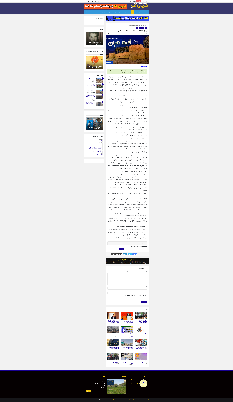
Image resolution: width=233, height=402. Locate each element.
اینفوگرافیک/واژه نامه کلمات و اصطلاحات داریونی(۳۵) (142, 361)
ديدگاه (130, 12)
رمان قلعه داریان (141, 28)
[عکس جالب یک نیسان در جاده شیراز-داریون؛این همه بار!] (99, 104)
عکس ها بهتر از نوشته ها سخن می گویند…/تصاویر (91, 79)
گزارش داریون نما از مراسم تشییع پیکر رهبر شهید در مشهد (113, 361)
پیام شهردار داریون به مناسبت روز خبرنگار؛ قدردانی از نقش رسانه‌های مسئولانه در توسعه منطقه (113, 321)
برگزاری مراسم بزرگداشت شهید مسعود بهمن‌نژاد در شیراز (114, 348)
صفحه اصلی (103, 387)
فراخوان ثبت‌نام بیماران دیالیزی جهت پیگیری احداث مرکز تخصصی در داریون (141, 348)
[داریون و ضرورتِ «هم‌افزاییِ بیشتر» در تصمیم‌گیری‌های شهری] (113, 329)
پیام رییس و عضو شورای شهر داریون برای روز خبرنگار (128, 322)
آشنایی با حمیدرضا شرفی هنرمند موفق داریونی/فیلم (95, 128)
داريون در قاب (125, 12)
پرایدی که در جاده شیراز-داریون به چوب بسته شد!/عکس (90, 97)
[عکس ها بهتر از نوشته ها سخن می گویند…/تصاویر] (99, 80)
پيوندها (103, 379)
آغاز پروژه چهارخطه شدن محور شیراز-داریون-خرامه (128, 348)
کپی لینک (121, 249)
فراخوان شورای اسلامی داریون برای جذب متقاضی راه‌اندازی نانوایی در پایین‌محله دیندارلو (127, 362)
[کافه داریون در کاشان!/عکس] (99, 91)
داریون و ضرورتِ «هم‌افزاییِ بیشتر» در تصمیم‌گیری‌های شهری (113, 334)
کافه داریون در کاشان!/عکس (91, 90)
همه (137, 28)
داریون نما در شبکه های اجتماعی (99, 383)
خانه (147, 12)
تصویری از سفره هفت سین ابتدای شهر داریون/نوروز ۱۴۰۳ (91, 85)
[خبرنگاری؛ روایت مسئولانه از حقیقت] (141, 329)
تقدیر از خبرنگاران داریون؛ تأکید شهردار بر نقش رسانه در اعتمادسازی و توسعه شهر (142, 321)
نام (146, 286)
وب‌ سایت (124, 291)
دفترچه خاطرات (111, 12)
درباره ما (144, 12)
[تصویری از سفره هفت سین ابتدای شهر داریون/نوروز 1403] (99, 86)
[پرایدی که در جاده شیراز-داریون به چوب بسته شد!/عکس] (99, 97)
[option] (92, 38)
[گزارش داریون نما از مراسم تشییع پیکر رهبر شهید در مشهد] (113, 356)
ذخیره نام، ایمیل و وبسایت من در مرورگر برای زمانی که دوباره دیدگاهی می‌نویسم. (133, 295)
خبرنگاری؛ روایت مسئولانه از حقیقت (141, 334)
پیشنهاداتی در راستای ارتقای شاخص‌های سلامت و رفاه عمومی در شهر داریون (127, 335)
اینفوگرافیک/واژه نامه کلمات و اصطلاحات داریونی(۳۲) (100, 67)
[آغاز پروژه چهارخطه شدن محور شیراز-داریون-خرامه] (127, 342)
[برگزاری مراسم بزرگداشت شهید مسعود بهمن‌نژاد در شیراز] (113, 342)
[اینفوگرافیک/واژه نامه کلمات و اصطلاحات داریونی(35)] (141, 356)
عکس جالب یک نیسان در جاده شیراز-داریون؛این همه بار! (90, 104)
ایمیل (146, 291)
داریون (137, 246)
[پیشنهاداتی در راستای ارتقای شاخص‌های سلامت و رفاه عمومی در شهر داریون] (127, 329)
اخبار (133, 12)
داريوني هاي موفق (118, 12)
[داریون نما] (140, 5)
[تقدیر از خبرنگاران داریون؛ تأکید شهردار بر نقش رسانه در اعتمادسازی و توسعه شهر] (141, 315)
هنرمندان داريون (104, 12)
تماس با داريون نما (138, 12)
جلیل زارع (140, 246)
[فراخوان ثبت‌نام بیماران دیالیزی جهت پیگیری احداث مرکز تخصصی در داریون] (141, 342)
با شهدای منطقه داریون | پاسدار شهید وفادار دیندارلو (93, 43)
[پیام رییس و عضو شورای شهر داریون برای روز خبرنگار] (127, 316)
